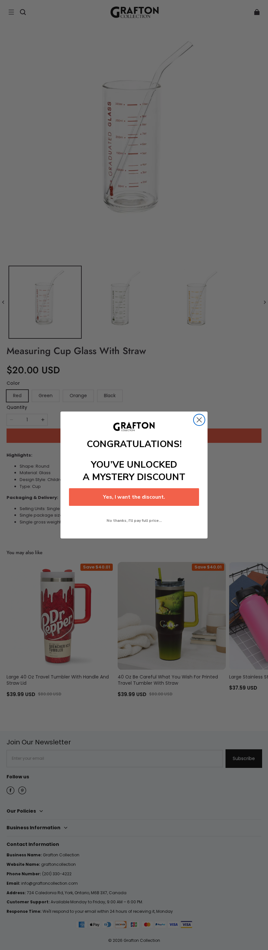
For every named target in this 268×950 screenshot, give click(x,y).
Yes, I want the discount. (134, 497)
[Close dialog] (199, 420)
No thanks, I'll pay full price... (134, 520)
